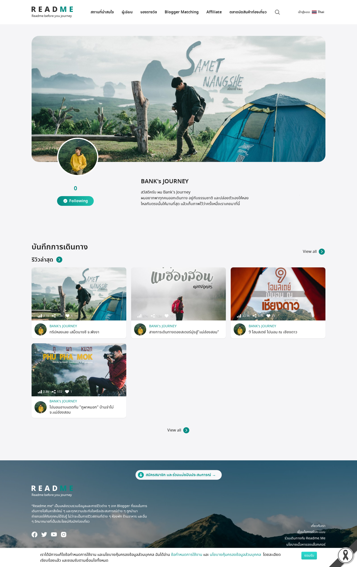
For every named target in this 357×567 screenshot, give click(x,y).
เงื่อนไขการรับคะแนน (311, 532)
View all (310, 252)
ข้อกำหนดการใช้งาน (186, 555)
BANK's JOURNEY (63, 326)
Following (78, 201)
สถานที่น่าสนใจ (102, 12)
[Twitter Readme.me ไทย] (44, 534)
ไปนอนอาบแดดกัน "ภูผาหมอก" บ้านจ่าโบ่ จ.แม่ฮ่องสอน (82, 409)
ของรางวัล (148, 12)
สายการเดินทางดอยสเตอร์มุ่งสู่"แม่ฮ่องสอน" (184, 332)
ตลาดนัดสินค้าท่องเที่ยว (248, 12)
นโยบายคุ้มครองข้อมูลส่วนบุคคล (236, 555)
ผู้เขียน (127, 12)
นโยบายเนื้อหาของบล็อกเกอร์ (305, 544)
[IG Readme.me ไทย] (64, 534)
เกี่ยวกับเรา (318, 525)
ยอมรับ (309, 555)
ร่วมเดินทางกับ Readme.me (305, 538)
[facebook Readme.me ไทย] (34, 534)
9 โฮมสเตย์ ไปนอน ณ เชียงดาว (273, 332)
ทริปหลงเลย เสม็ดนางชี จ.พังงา (74, 332)
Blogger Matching (182, 12)
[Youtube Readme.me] (54, 534)
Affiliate (214, 12)
